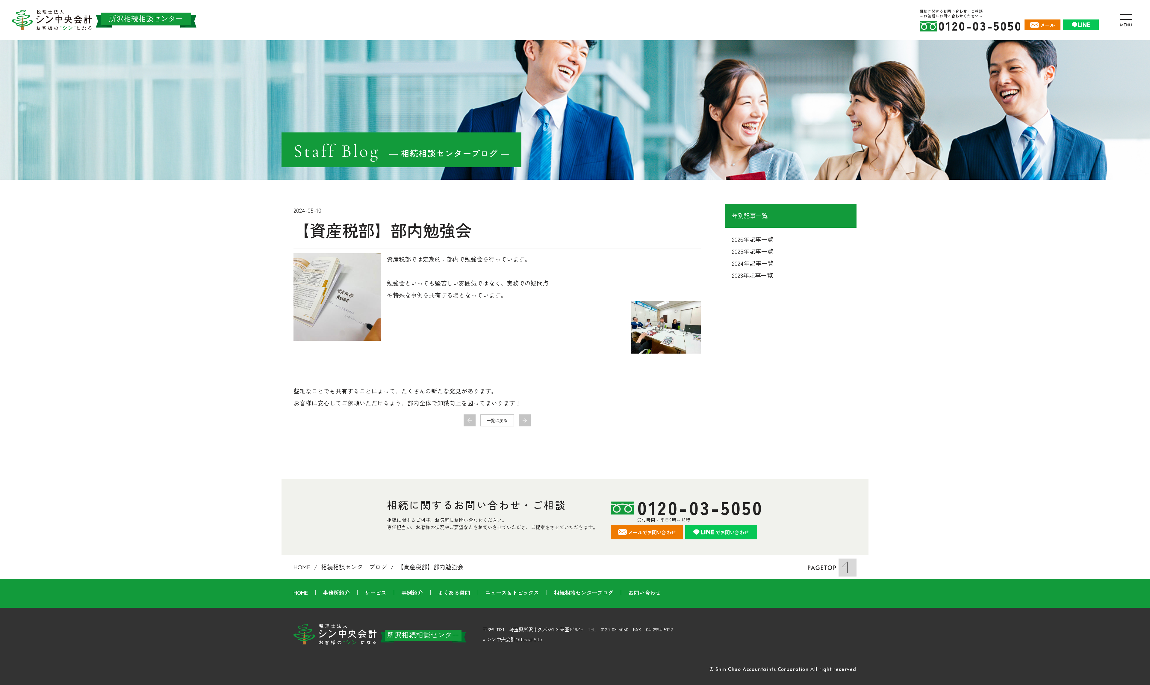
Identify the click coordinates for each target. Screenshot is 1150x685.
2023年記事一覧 (752, 275)
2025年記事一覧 (752, 251)
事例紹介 (412, 592)
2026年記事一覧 (752, 239)
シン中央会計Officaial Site (514, 639)
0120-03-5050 (700, 507)
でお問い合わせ (732, 532)
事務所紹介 (336, 592)
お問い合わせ (644, 592)
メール (1047, 24)
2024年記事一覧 (753, 263)
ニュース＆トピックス (512, 592)
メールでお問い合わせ (652, 532)
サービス (375, 592)
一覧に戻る (497, 420)
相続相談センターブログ (354, 566)
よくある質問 (454, 592)
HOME (302, 566)
